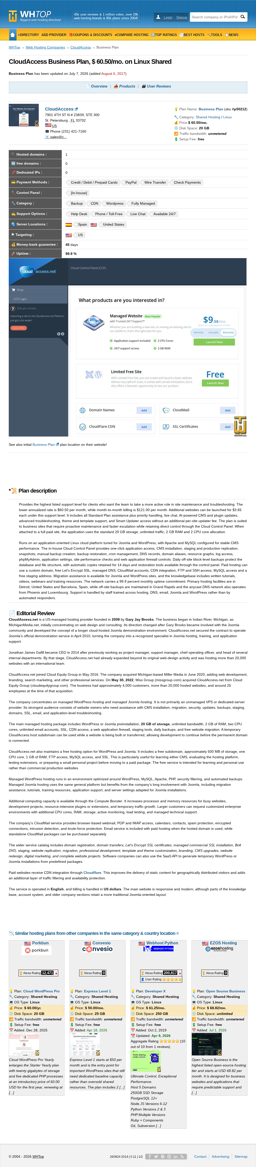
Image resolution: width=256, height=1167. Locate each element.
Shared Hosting (208, 117)
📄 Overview (96, 86)
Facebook (150, 1156)
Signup (181, 17)
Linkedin (176, 1156)
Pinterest (169, 1156)
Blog (163, 1156)
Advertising (220, 1156)
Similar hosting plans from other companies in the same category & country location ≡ (97, 933)
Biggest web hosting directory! (40, 20)
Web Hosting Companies (45, 47)
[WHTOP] (12, 35)
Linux (227, 117)
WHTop (14, 47)
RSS (182, 1156)
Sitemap (241, 1156)
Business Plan (43, 445)
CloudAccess (80, 47)
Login (168, 17)
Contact (200, 1156)
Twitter (156, 1156)
